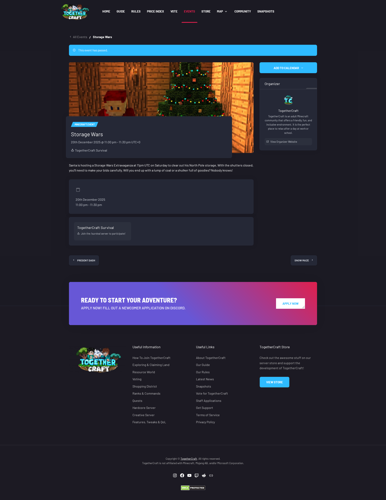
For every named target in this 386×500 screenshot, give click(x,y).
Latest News (205, 379)
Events (189, 11)
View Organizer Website (283, 141)
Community (242, 11)
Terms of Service (208, 415)
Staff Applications (208, 400)
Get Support (204, 408)
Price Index (155, 11)
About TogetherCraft (211, 358)
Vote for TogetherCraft (212, 393)
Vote (174, 11)
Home (106, 11)
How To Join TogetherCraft (151, 358)
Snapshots (265, 11)
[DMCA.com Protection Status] (193, 487)
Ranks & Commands (146, 393)
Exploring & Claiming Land (150, 365)
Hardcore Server (144, 408)
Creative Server (143, 415)
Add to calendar (286, 68)
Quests (137, 400)
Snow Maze (302, 260)
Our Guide (203, 365)
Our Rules (203, 372)
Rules (136, 11)
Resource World (143, 372)
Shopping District (144, 386)
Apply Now (290, 303)
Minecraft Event (85, 124)
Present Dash (86, 260)
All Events (80, 37)
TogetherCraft (189, 458)
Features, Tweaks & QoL (149, 422)
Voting (137, 379)
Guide (121, 11)
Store (205, 11)
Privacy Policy (205, 422)
